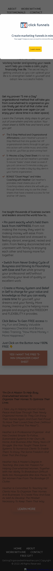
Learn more (35, 49)
